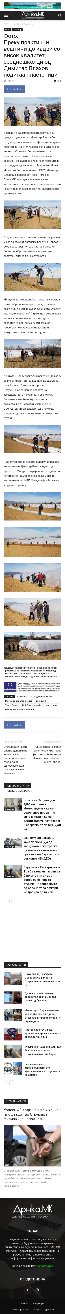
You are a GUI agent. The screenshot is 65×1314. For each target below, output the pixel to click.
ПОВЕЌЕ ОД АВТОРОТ (19, 790)
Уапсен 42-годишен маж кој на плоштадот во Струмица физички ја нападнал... (31, 1114)
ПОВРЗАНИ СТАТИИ (17, 785)
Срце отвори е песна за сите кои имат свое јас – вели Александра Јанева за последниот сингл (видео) (47, 754)
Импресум (38, 1303)
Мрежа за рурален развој (18, 700)
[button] (60, 15)
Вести (16, 23)
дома (6, 23)
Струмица (27, 23)
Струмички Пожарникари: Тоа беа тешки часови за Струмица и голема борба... (43, 1050)
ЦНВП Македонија (31, 705)
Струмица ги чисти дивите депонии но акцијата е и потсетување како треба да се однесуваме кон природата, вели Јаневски (15, 760)
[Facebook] (27, 1290)
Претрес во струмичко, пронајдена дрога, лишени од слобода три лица (43, 1033)
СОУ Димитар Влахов (42, 696)
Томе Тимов (11, 705)
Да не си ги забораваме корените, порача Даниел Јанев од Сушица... (40, 997)
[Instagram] (37, 1290)
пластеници (51, 705)
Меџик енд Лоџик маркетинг (20, 709)
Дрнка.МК (41, 700)
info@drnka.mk (44, 1266)
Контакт (25, 1303)
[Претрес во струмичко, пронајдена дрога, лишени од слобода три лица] (13, 1034)
